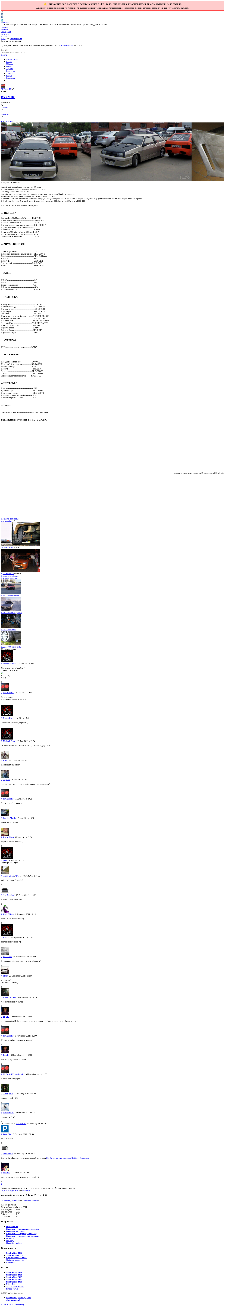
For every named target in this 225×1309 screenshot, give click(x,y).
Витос (6, 837)
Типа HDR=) (6, 547)
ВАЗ (4, 97)
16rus (14, 997)
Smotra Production (14, 1255)
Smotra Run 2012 (14, 1277)
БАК (5, 914)
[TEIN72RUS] (5, 873)
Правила (10, 1238)
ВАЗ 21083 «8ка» (8, 630)
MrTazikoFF (6, 89)
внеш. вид (5, 114)
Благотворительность (16, 1258)
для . (19, 1074)
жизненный (8, 1113)
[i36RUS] (5, 1170)
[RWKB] (7, 935)
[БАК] (5, 912)
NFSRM (13, 664)
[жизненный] (5, 1110)
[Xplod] (5, 1091)
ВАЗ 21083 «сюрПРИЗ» (11, 647)
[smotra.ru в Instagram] (6, 22)
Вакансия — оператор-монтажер (21, 1234)
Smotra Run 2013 (14, 1275)
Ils (4, 1016)
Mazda (13, 818)
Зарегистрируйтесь (9, 1190)
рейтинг (4, 107)
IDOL (5, 760)
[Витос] (5, 835)
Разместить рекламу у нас (18, 1298)
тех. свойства (7, 121)
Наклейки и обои (14, 1243)
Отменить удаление (9, 1200)
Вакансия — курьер (15, 1231)
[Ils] (5, 1014)
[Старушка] (11, 610)
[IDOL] (5, 758)
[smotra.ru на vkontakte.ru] (2, 15)
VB (7, 1016)
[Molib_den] (5, 954)
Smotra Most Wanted (15, 1286)
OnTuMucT (8, 1153)
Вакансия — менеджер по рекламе (22, 1236)
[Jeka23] (7, 661)
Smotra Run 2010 (14, 1282)
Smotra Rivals (12, 1289)
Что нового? (12, 1226)
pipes (5, 860)
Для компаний (13, 1300)
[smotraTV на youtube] (2, 12)
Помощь (10, 1241)
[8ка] (11, 627)
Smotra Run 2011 (14, 1279)
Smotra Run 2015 (14, 1253)
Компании (10, 71)
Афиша (9, 69)
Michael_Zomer (9, 741)
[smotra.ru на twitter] (2, 20)
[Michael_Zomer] (7, 739)
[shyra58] (5, 777)
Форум (9, 76)
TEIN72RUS (8, 876)
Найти (4, 55)
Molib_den (7, 956)
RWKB (6, 937)
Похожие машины (9, 578)
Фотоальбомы (7, 521)
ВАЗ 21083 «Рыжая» (10, 595)
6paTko (6, 818)
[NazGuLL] (7, 716)
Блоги (9, 62)
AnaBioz (6, 895)
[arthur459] (5, 995)
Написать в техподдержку (12, 1304)
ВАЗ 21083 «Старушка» (11, 612)
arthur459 (7, 997)
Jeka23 (6, 664)
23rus (11, 1093)
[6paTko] (5, 816)
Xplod (5, 1093)
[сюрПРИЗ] (11, 644)
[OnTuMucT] (5, 1151)
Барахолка (10, 78)
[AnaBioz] (5, 893)
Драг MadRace (7, 573)
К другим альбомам (9, 576)
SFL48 (11, 914)
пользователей (67, 45)
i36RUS (6, 1173)
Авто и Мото (12, 59)
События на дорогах (15, 1260)
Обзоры (9, 64)
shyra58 (6, 779)
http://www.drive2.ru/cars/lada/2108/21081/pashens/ (67, 1158)
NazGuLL (7, 718)
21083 (11, 97)
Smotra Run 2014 (14, 1272)
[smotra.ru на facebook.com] (2, 17)
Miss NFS (10, 1284)
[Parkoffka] (5, 1132)
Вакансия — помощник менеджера (22, 1229)
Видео (9, 66)
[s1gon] (5, 973)
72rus (17, 876)
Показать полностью (10, 519)
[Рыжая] (11, 593)
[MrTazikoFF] (3, 87)
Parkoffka (7, 1134)
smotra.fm (10, 1262)
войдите (26, 1190)
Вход (3, 39)
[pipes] (7, 858)
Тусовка (9, 73)
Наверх (4, 36)
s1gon (5, 976)
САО (13, 895)
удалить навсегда (30, 1200)
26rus (11, 837)
